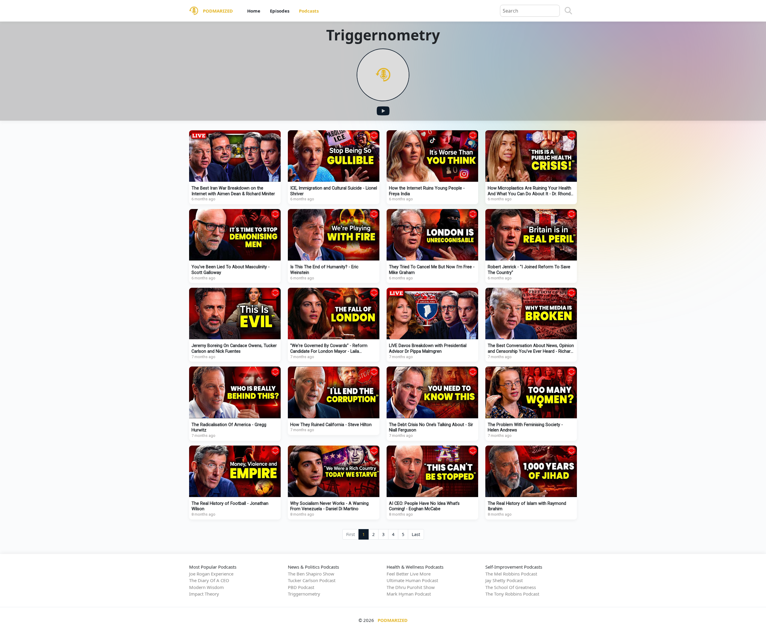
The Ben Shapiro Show (311, 574)
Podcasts (309, 11)
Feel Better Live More (409, 574)
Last (416, 534)
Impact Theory (204, 594)
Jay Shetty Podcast (504, 580)
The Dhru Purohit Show (411, 587)
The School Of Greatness (510, 587)
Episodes (279, 11)
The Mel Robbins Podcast (511, 574)
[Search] (568, 10)
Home (253, 11)
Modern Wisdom (206, 587)
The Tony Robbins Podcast (512, 594)
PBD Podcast (301, 587)
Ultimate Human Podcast (412, 580)
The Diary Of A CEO (209, 580)
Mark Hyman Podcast (409, 594)
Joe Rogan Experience (211, 574)
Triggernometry (304, 594)
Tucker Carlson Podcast (311, 580)
